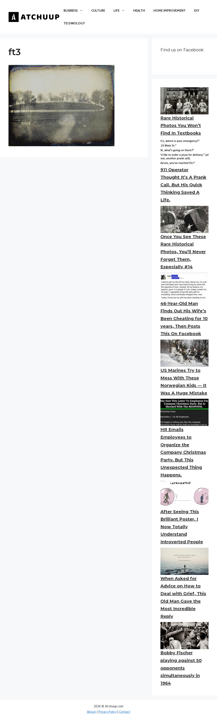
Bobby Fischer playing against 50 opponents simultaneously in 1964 (181, 667)
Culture (98, 11)
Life (117, 11)
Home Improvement (169, 11)
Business (71, 11)
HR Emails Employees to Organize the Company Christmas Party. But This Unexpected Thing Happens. (183, 452)
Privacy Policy (107, 712)
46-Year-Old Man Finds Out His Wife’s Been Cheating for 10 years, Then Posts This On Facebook (184, 318)
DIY (196, 11)
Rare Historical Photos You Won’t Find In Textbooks (180, 125)
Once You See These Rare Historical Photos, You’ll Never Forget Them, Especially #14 (183, 251)
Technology (74, 23)
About (91, 712)
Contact (124, 712)
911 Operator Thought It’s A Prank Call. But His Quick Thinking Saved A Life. (183, 184)
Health (139, 11)
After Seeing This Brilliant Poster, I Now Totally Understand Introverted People (181, 526)
